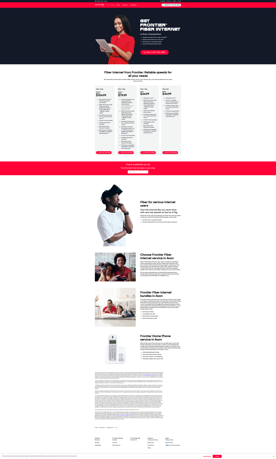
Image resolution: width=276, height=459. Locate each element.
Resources (151, 442)
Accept (217, 456)
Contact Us (151, 445)
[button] (147, 172)
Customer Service (153, 440)
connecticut (110, 427)
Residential (162, 1)
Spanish (179, 1)
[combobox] (136, 171)
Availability (98, 445)
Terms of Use (169, 442)
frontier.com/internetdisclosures (123, 415)
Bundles (114, 440)
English (174, 1)
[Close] (273, 456)
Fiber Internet (116, 445)
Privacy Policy (169, 440)
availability (102, 427)
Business (169, 1)
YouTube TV (133, 440)
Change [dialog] (105, 1)
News (149, 448)
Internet (114, 442)
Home (96, 427)
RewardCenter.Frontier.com (150, 374)
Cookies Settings (207, 456)
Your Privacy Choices (174, 445)
